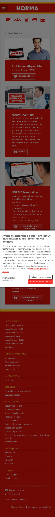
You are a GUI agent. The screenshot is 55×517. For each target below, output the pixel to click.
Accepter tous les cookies (40, 281)
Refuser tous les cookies (41, 277)
